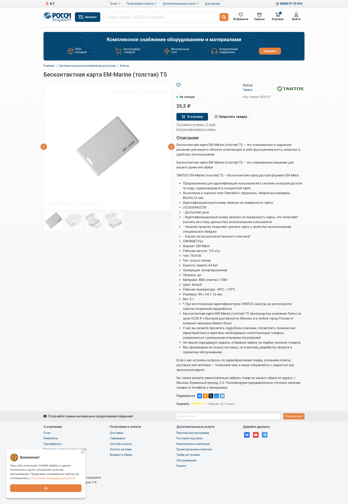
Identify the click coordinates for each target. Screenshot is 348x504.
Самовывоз (117, 438)
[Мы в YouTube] (256, 434)
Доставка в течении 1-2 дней (195, 124)
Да (46, 488)
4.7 (52, 4)
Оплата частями (121, 449)
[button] (87, 17)
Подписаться (294, 416)
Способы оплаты (121, 444)
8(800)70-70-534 (291, 3)
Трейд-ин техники (188, 454)
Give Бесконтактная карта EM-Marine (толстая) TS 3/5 (199, 403)
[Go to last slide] (43, 146)
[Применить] (224, 17)
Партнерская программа (192, 432)
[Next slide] (171, 146)
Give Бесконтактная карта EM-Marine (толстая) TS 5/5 (206, 403)
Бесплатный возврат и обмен (195, 129)
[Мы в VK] (247, 434)
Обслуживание (186, 460)
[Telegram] (222, 395)
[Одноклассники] (205, 395)
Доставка (116, 432)
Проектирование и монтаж (194, 449)
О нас (114, 3)
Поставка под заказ (189, 438)
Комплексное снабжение (193, 444)
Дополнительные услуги (179, 3)
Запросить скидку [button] (232, 117)
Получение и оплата (140, 3)
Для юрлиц (212, 3)
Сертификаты (53, 444)
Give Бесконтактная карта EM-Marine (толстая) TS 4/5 (202, 403)
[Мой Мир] (216, 395)
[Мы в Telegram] (265, 434)
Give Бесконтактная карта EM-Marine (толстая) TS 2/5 (196, 403)
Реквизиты (51, 438)
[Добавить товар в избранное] (178, 85)
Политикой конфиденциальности (53, 478)
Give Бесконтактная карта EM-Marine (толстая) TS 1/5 (193, 403)
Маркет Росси (58, 17)
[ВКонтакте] (199, 395)
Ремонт (181, 465)
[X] (210, 395)
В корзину (195, 117)
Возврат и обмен (121, 454)
